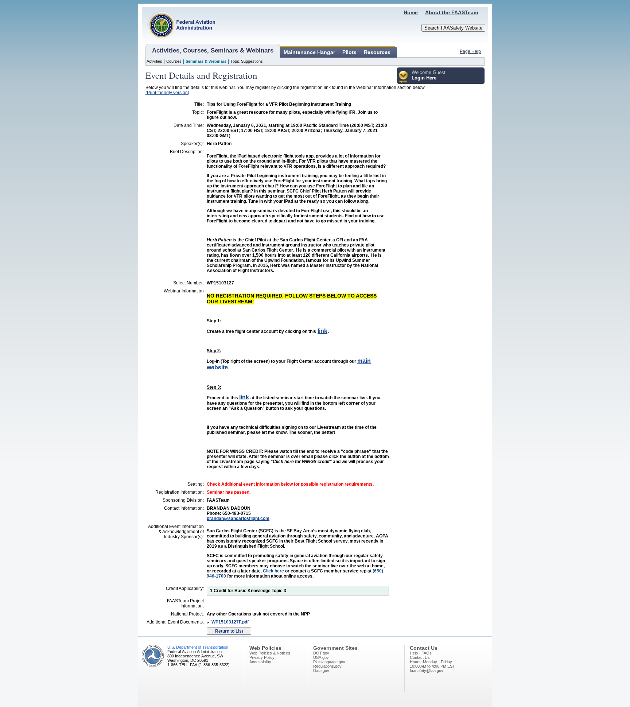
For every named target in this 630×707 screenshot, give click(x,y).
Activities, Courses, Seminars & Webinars (212, 50)
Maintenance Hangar (309, 52)
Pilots (349, 52)
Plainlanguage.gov (329, 662)
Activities (154, 61)
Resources (377, 52)
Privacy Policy (262, 657)
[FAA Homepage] (178, 41)
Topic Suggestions (246, 61)
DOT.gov (321, 653)
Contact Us (420, 657)
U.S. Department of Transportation (197, 647)
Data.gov (321, 670)
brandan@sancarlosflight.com (238, 518)
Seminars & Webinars (206, 61)
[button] (403, 77)
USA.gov (321, 657)
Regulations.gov (327, 666)
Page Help (470, 51)
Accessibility (260, 662)
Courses (174, 61)
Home (411, 12)
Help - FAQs (421, 653)
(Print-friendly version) (167, 92)
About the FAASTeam (451, 12)
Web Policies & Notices (269, 653)
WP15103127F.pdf (230, 622)
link (322, 331)
